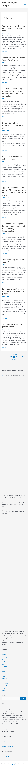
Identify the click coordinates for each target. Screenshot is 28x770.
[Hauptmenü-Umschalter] (25, 4)
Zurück (14, 354)
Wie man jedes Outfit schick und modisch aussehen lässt (14, 28)
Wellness (4, 690)
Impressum (4, 741)
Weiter (14, 359)
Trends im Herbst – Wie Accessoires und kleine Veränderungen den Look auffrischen (13, 92)
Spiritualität (4, 685)
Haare (3, 671)
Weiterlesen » (5, 51)
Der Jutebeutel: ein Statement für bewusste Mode (12, 125)
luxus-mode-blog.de (9, 4)
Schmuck (4, 681)
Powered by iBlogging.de (8, 756)
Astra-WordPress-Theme (15, 764)
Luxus (3, 676)
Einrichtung (4, 666)
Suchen (3, 695)
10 (11, 357)
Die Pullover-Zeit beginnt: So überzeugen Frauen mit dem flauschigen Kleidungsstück (13, 227)
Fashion (4, 33)
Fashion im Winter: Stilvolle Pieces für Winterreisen (13, 59)
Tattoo (3, 688)
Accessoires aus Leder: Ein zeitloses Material (13, 157)
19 (22, 357)
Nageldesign (5, 678)
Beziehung (4, 661)
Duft (3, 664)
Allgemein (4, 654)
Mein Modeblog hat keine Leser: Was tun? (13, 260)
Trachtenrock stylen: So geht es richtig (12, 325)
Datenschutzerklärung (7, 746)
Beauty (3, 659)
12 (17, 357)
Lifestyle (4, 673)
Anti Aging (4, 657)
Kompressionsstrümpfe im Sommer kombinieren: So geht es (13, 291)
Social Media (5, 683)
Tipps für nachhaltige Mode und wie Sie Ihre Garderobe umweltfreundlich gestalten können (14, 191)
